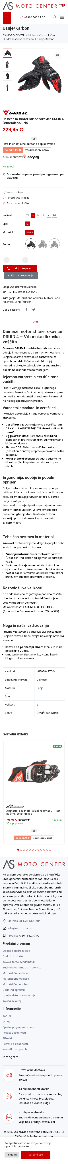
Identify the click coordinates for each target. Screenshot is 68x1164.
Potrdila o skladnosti (15, 1044)
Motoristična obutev (15, 984)
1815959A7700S (27, 292)
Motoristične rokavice (20, 39)
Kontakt (8, 1016)
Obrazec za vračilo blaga (34, 1103)
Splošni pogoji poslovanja (18, 1027)
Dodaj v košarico (21, 268)
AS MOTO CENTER (14, 35)
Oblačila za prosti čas (16, 951)
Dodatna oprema (14, 990)
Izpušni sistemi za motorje (19, 995)
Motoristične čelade (15, 973)
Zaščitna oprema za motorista (22, 967)
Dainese (31, 287)
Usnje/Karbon (46, 39)
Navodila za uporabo (15, 1049)
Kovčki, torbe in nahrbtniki (19, 962)
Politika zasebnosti (14, 1033)
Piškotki (7, 1038)
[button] (18, 849)
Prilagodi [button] (12, 1154)
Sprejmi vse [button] (35, 1154)
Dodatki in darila (13, 956)
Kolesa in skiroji (12, 1001)
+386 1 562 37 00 (28, 935)
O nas (6, 1021)
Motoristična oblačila (41, 35)
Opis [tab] (35, 321)
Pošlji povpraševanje (21, 275)
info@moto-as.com (20, 928)
